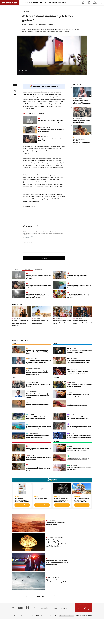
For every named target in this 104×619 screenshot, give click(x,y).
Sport (30, 2)
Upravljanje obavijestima (67, 615)
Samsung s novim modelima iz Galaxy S (34, 106)
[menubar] (101, 2)
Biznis (59, 2)
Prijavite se (44, 258)
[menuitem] (101, 2)
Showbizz (35, 2)
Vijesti (26, 2)
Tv (67, 2)
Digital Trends (30, 206)
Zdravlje (54, 2)
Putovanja (48, 2)
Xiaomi (25, 92)
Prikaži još (40, 596)
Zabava (64, 2)
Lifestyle (41, 2)
